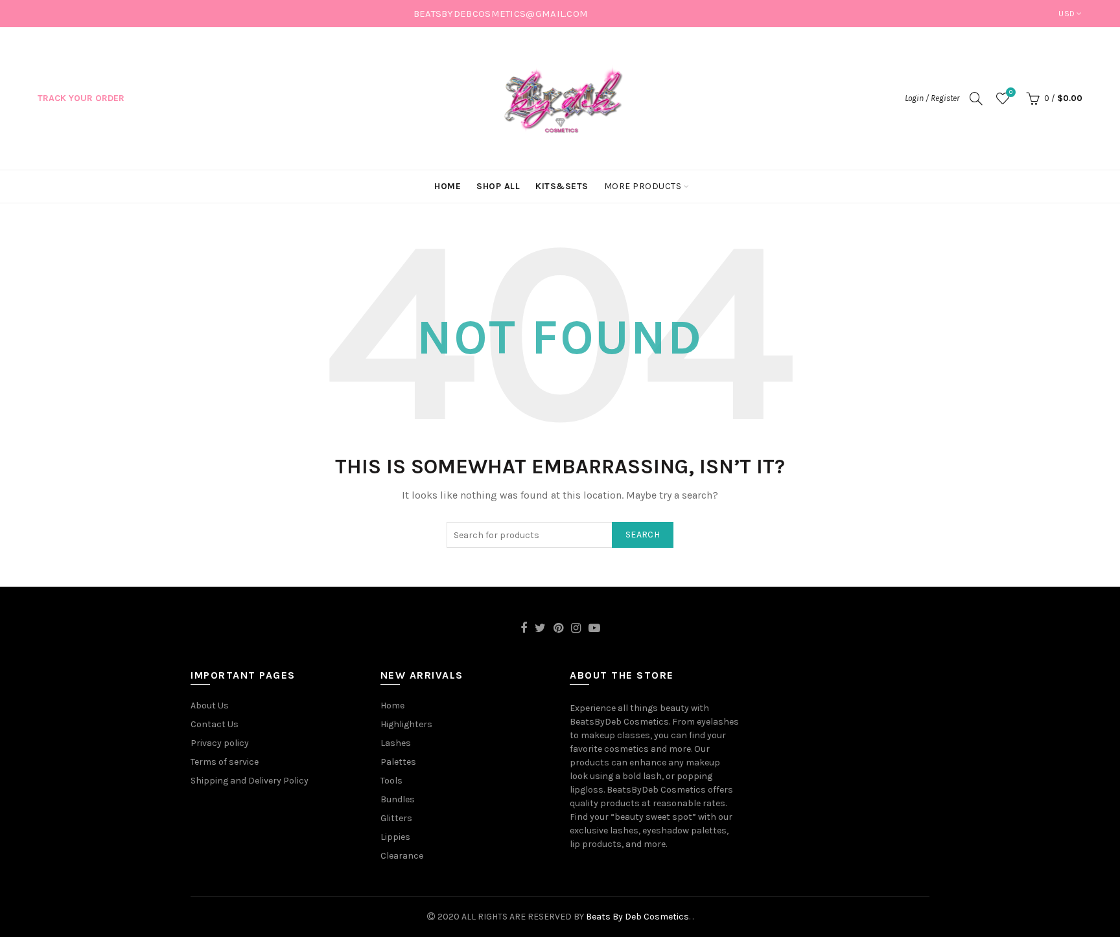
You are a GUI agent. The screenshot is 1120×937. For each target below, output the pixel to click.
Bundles (397, 799)
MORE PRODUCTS (643, 186)
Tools (391, 780)
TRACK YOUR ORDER (81, 98)
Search (642, 534)
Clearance (401, 855)
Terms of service (225, 761)
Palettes (398, 761)
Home (392, 705)
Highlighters (406, 724)
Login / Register (932, 98)
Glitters (396, 818)
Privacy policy (220, 743)
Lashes (395, 743)
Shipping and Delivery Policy (250, 780)
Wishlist (1010, 92)
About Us (210, 705)
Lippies (395, 836)
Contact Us (215, 724)
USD (1066, 13)
